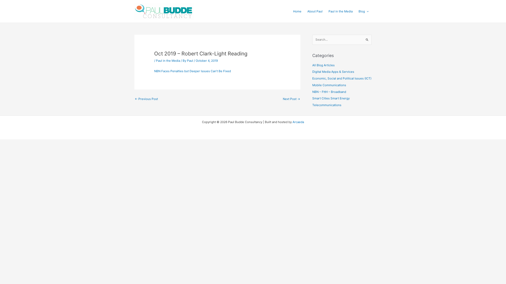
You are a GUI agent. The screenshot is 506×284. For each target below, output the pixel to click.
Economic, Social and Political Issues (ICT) (341, 78)
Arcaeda (298, 122)
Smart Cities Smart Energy (331, 98)
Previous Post (146, 99)
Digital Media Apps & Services (333, 72)
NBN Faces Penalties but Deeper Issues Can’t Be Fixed (192, 71)
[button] (367, 11)
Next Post (291, 99)
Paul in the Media (168, 61)
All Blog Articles (323, 65)
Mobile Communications (329, 85)
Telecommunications (326, 105)
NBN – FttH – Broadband (329, 92)
